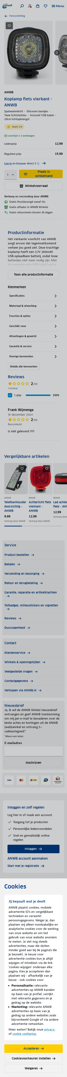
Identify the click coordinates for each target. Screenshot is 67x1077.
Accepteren (31, 1048)
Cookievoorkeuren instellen (31, 1058)
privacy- (49, 1029)
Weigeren (31, 1068)
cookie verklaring (24, 1034)
